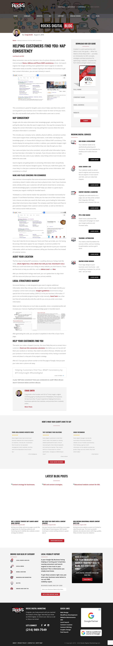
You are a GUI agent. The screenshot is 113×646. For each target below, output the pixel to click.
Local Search (64, 622)
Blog (97, 16)
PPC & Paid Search (84, 215)
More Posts (28, 406)
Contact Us (31, 643)
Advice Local (45, 269)
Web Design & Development (87, 141)
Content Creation (66, 625)
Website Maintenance (68, 617)
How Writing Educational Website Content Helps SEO (86, 522)
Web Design (64, 612)
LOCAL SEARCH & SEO (85, 167)
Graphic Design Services (86, 261)
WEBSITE (76, 113)
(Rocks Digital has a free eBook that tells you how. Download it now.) (40, 264)
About (14, 643)
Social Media (20, 566)
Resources (71, 7)
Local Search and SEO (18, 56)
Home (15, 16)
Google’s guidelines (42, 291)
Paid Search (64, 632)
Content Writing (65, 627)
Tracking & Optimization (86, 238)
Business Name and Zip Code (51, 585)
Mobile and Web (21, 572)
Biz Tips (18, 583)
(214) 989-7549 (36, 630)
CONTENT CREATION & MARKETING (88, 192)
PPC (88, 16)
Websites (40, 16)
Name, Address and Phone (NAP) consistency (38, 63)
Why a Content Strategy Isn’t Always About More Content (24, 522)
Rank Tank (54, 296)
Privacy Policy (22, 643)
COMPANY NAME (79, 97)
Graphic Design (75, 16)
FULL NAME (77, 89)
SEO (50, 16)
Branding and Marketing (23, 577)
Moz (54, 269)
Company (27, 16)
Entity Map (39, 643)
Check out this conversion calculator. (32, 348)
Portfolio (61, 7)
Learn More (87, 579)
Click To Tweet (58, 375)
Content (61, 16)
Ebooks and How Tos (22, 588)
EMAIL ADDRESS (78, 105)
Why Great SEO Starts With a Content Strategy (53, 522)
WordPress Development (68, 615)
